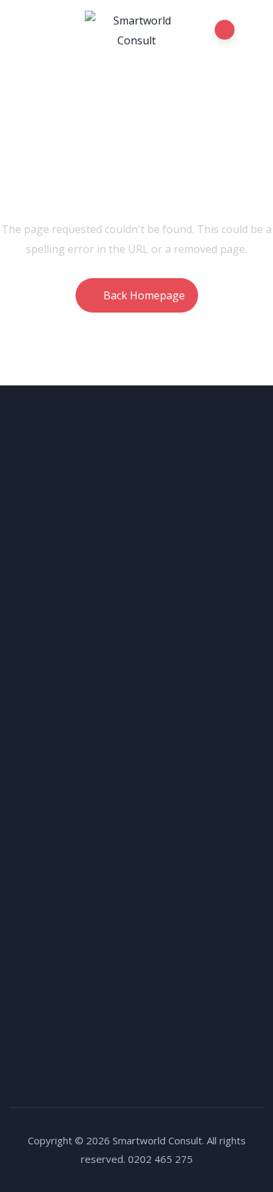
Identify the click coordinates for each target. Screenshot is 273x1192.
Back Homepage (144, 295)
